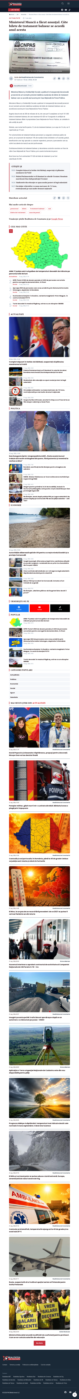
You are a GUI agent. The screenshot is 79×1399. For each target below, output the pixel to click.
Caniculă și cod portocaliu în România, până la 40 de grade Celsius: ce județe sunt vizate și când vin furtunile (38, 859)
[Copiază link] (54, 78)
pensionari (14, 209)
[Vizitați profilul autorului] (11, 78)
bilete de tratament (18, 213)
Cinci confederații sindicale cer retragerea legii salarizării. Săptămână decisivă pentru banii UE (46, 572)
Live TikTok (15, 10)
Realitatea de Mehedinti (24, 1380)
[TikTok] (69, 10)
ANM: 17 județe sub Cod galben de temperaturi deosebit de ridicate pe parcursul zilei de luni (46, 620)
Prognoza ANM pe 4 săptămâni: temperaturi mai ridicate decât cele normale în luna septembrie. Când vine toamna (38, 1124)
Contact (4, 1365)
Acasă (12, 14)
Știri (18, 14)
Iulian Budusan (64, 1332)
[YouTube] (66, 10)
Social (15, 284)
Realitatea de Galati (22, 1383)
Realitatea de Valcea (52, 1380)
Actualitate (23, 14)
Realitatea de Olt (38, 1380)
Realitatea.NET (6, 1376)
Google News (57, 219)
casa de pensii (34, 213)
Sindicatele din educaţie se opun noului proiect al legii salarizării (41, 182)
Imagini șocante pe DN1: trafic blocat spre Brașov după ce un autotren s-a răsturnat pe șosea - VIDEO (35, 1018)
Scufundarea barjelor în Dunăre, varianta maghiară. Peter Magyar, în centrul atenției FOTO (46, 650)
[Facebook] (62, 10)
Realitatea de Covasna (44, 1376)
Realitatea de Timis (61, 1383)
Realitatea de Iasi (48, 1383)
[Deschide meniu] (68, 3)
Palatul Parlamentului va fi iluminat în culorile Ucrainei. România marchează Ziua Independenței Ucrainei (41, 177)
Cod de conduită (45, 1365)
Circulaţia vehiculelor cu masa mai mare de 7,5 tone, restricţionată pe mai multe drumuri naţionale (36, 187)
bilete (24, 209)
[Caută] (62, 3)
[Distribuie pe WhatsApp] (63, 78)
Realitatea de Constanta (32, 77)
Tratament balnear (37, 209)
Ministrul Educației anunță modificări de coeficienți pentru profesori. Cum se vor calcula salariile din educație (39, 1336)
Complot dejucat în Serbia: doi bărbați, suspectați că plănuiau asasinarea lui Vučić (40, 171)
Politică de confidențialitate (30, 1365)
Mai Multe (39, 1343)
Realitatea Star (31, 1376)
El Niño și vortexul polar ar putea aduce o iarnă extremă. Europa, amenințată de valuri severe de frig (37, 1177)
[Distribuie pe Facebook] (59, 78)
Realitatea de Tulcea (8, 1383)
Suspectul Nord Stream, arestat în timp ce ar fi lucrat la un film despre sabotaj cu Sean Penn (46, 401)
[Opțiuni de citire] (74, 1394)
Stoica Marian (65, 961)
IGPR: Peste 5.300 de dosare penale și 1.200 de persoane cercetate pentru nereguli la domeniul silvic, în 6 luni (39, 281)
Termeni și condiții (15, 1365)
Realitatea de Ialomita (8, 1380)
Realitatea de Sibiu (65, 1380)
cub (49, 209)
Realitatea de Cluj (58, 1376)
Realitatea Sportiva (18, 1376)
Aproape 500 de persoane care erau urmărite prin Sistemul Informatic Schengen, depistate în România (44, 640)
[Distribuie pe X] (68, 78)
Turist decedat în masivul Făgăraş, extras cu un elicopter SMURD (38, 304)
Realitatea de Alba (35, 1383)
